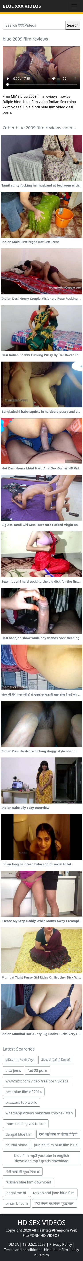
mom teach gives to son (26, 1123)
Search (73, 25)
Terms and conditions (22, 1249)
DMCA (13, 1244)
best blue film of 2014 (24, 1091)
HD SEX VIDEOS (41, 1222)
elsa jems (13, 1070)
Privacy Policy (60, 1244)
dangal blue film (19, 1134)
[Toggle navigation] (74, 6)
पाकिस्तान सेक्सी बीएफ (20, 1059)
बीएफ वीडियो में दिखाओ (55, 1059)
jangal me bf (16, 1192)
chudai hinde (16, 1144)
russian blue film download (28, 1182)
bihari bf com (17, 1203)
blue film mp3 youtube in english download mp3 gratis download (41, 1158)
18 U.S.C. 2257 (34, 1244)
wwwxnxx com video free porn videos (37, 1081)
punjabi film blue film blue (55, 1144)
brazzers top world (21, 1102)
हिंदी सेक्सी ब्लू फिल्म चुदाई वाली (54, 1203)
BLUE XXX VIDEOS (22, 6)
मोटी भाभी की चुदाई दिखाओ (23, 1171)
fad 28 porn (37, 1070)
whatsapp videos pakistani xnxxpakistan (39, 1113)
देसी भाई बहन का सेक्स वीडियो (58, 1134)
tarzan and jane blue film (54, 1192)
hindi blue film (56, 1249)
